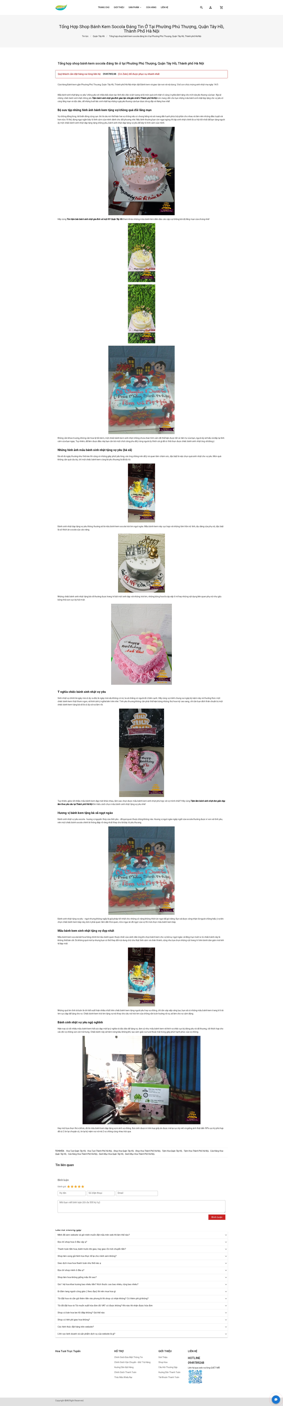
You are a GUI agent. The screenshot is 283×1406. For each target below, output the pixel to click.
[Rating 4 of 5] (79, 1186)
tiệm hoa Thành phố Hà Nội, (196, 1151)
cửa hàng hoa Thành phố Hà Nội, (83, 1154)
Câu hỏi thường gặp (167, 1367)
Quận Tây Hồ (99, 36)
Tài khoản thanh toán (168, 1377)
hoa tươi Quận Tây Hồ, (76, 1151)
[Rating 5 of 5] (82, 1186)
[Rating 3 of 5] (75, 1186)
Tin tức (85, 36)
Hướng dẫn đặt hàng (124, 1367)
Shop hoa (162, 1362)
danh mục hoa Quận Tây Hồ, (111, 1154)
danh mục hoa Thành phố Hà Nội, (140, 1154)
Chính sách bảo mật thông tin (128, 1357)
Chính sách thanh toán (125, 1372)
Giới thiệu (119, 7)
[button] (210, 7)
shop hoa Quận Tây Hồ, (123, 1151)
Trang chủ (103, 7)
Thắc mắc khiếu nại (123, 1377)
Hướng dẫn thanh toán (169, 1372)
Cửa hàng (151, 7)
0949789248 (110, 74)
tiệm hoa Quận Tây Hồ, (172, 1151)
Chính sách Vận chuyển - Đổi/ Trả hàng (132, 1362)
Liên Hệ (164, 7)
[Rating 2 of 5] (72, 1186)
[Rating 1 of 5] (68, 1186)
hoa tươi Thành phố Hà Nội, (99, 1151)
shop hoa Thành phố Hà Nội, (148, 1151)
